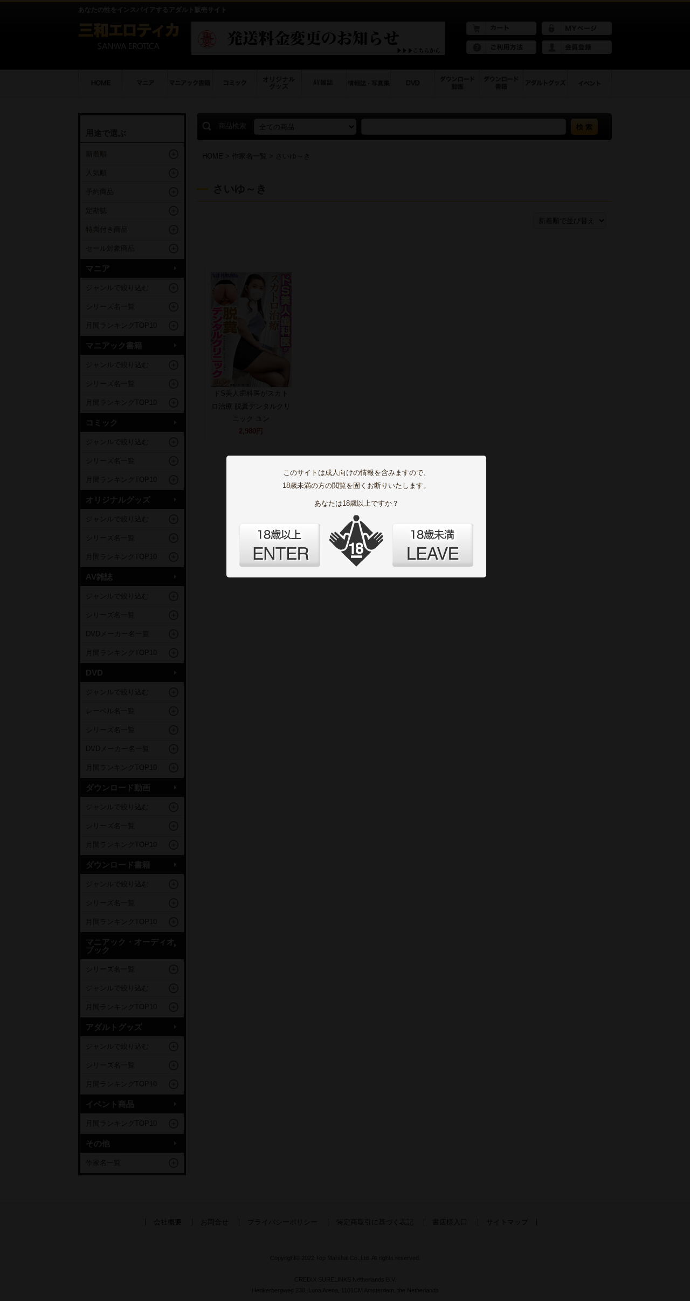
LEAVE (432, 545)
